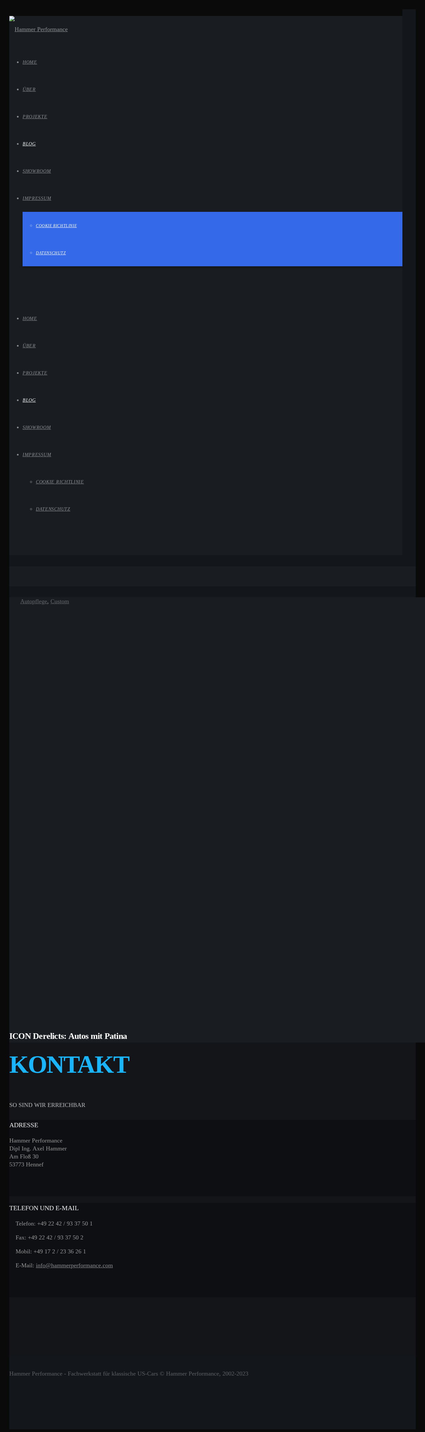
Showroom (37, 427)
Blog (29, 400)
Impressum (37, 454)
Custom (59, 601)
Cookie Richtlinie (60, 481)
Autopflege (33, 601)
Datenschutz (53, 509)
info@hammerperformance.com (74, 1265)
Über (29, 345)
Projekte (35, 373)
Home (30, 318)
